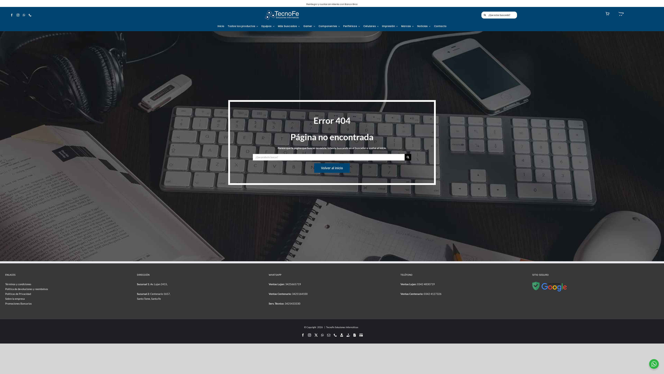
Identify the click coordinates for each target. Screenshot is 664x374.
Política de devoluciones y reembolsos (26, 289)
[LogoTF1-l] (282, 10)
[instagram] (18, 15)
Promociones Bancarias (18, 303)
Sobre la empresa (15, 298)
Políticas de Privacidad (18, 293)
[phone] (30, 15)
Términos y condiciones (18, 284)
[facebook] (11, 15)
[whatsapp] (24, 15)
